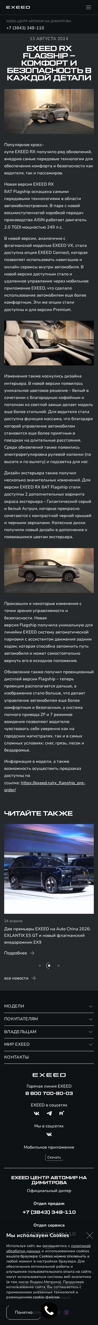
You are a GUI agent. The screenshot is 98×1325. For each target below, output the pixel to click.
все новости (16, 978)
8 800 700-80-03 (49, 1094)
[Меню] (88, 7)
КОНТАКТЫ (16, 1057)
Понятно (23, 1312)
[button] (89, 1235)
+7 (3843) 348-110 (25, 28)
